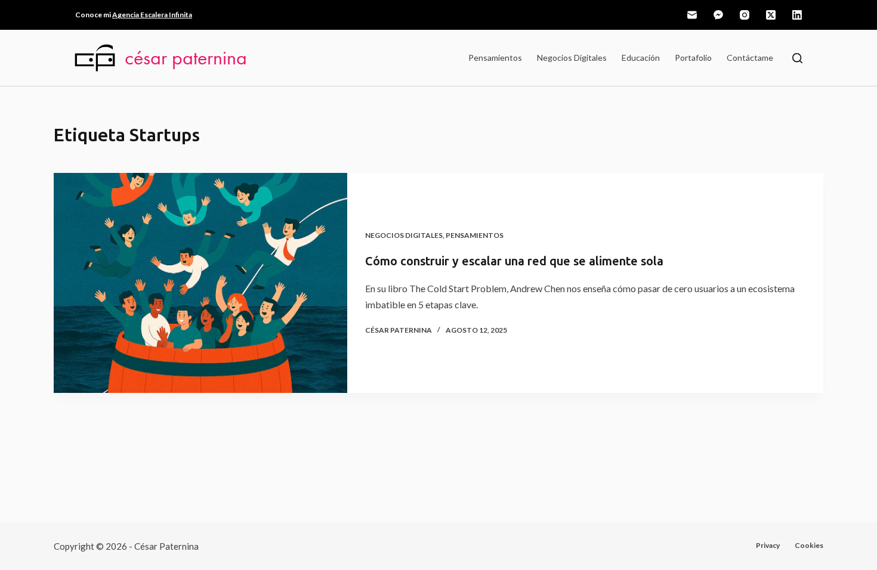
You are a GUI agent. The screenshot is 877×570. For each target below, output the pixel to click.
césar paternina (186, 58)
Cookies (809, 545)
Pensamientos (495, 57)
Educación (641, 57)
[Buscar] (797, 58)
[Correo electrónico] (692, 15)
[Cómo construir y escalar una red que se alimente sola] (200, 283)
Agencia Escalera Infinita (152, 14)
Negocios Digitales (572, 57)
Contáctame (750, 57)
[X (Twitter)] (771, 15)
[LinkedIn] (797, 15)
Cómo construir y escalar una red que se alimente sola (514, 261)
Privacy (768, 545)
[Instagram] (744, 15)
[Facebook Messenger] (718, 15)
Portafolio (693, 57)
